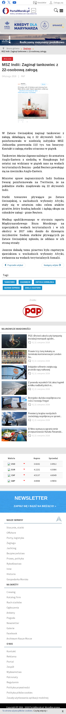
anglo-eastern (33, 288)
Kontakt (11, 651)
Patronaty (12, 677)
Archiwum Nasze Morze (19, 638)
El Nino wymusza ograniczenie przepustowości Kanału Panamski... (45, 430)
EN (33, 10)
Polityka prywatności (18, 687)
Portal (10, 661)
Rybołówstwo (14, 563)
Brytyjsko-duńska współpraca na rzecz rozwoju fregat (44, 399)
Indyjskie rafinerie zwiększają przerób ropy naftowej (42, 368)
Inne (9, 568)
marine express (12, 288)
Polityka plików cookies (20, 692)
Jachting (11, 548)
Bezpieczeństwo (16, 553)
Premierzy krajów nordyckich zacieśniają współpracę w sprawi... (45, 415)
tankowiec (9, 282)
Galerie (10, 628)
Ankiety (11, 612)
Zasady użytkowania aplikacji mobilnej (27, 697)
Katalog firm (14, 597)
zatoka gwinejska (45, 282)
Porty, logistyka (15, 537)
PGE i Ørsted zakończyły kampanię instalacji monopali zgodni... (45, 337)
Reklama (11, 656)
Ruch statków (14, 602)
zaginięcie (25, 282)
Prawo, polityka (15, 558)
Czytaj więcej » (40, 710)
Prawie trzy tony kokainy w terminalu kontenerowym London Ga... (44, 354)
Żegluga (11, 543)
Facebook (12, 633)
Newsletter (13, 623)
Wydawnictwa (14, 671)
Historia (11, 574)
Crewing (11, 592)
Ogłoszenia (13, 607)
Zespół (10, 666)
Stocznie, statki (15, 527)
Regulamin (13, 682)
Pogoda (11, 617)
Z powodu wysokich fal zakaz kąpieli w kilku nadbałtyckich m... (46, 384)
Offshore (11, 532)
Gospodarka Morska (17, 579)
